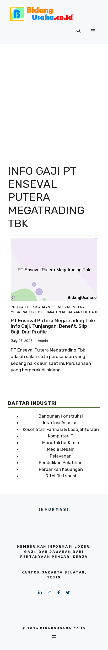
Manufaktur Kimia (60, 442)
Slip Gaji (89, 312)
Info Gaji (18, 307)
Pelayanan (61, 456)
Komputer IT (60, 435)
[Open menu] (54, 636)
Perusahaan (38, 307)
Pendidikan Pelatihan (61, 462)
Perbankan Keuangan (61, 469)
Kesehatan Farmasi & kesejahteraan (61, 429)
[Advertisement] (54, 100)
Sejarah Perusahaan (60, 312)
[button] (78, 31)
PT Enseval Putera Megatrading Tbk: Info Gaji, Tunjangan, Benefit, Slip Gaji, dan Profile (53, 326)
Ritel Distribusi (61, 475)
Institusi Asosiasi (61, 422)
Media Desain (60, 449)
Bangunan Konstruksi (61, 416)
